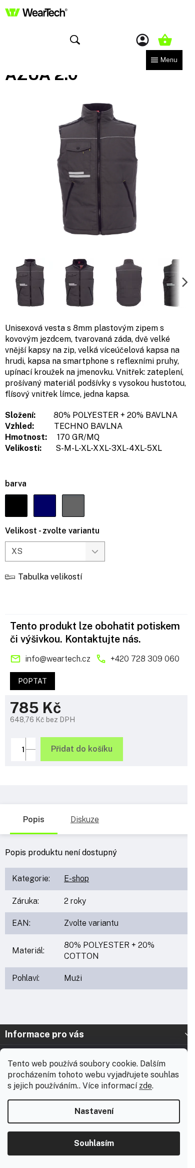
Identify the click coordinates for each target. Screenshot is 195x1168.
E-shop (76, 878)
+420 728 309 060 (145, 659)
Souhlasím (94, 1143)
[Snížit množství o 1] (31, 755)
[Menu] (164, 60)
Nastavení (94, 1111)
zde (145, 1085)
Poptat (32, 681)
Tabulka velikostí (50, 576)
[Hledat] (75, 40)
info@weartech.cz (57, 659)
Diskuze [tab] (84, 819)
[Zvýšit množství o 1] (31, 743)
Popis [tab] (33, 819)
